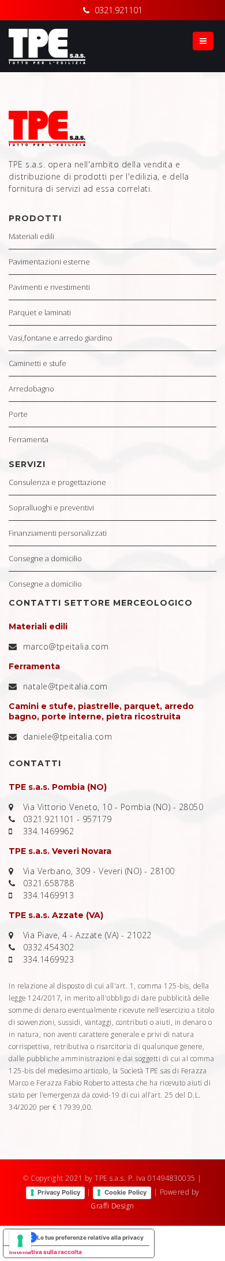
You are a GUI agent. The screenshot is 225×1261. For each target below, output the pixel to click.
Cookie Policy (125, 1192)
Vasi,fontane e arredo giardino (60, 338)
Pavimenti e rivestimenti (49, 287)
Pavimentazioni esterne (49, 261)
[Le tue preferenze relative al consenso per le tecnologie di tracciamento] (20, 1241)
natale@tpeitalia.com (65, 686)
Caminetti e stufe (37, 363)
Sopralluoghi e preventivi (51, 507)
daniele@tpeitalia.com (67, 736)
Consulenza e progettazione (57, 482)
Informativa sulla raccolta (45, 1251)
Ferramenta (28, 439)
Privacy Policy (59, 1192)
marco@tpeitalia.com (66, 646)
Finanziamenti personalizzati (58, 533)
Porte (18, 414)
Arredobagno (31, 388)
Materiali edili (31, 236)
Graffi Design (112, 1206)
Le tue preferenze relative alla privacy (90, 1237)
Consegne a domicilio (45, 558)
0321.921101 (118, 10)
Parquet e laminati (40, 312)
